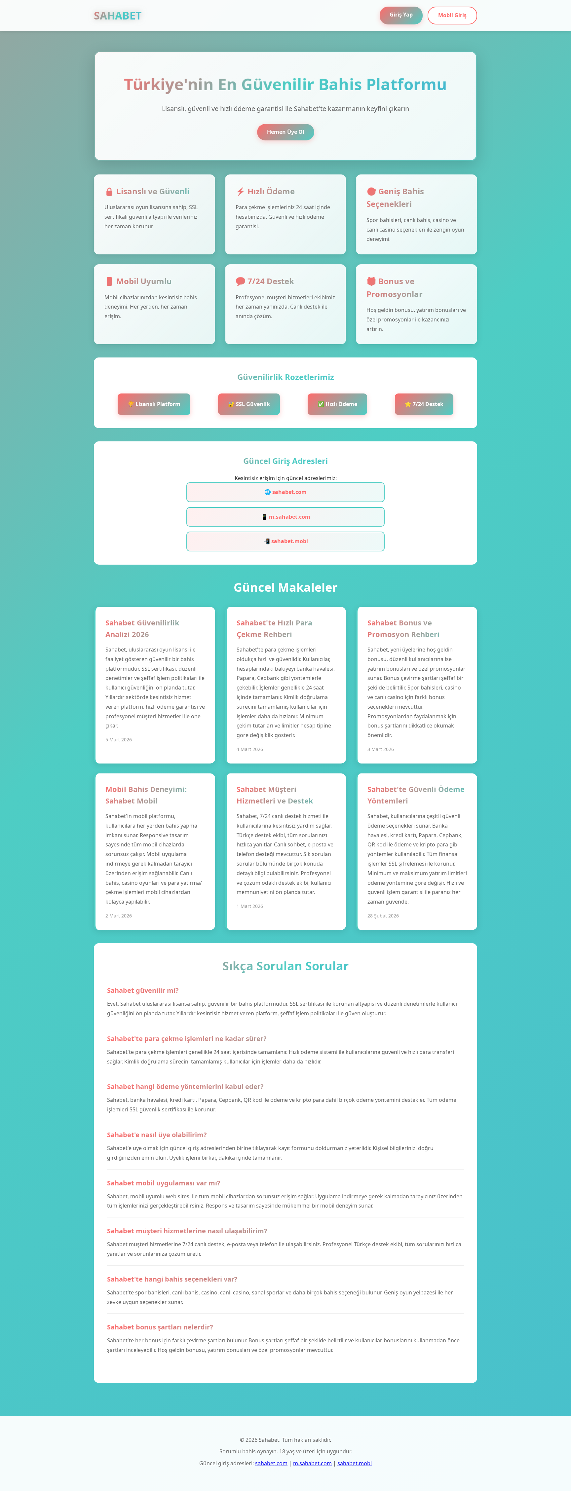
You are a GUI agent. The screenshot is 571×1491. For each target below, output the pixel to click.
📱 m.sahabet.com (285, 516)
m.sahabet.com (312, 1463)
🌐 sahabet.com (285, 492)
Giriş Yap (401, 14)
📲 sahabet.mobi (285, 541)
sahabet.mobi (354, 1463)
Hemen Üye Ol (285, 131)
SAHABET (118, 15)
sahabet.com (271, 1463)
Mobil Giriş (452, 15)
